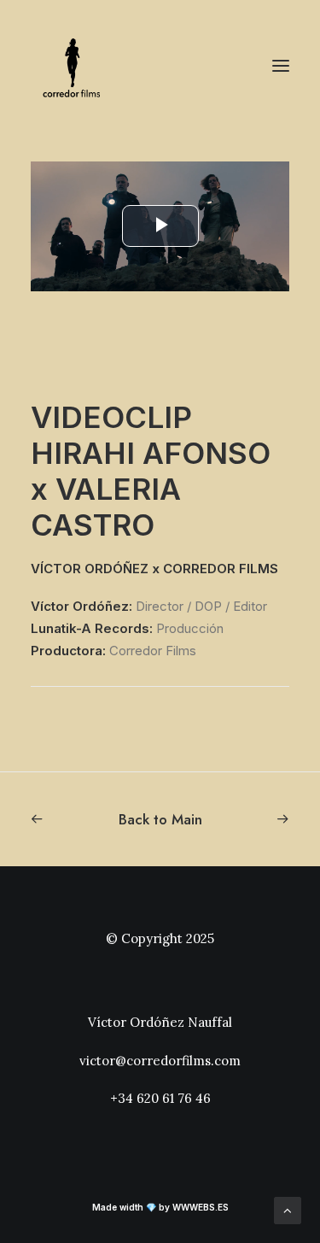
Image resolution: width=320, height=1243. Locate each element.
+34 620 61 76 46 (160, 1098)
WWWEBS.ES (200, 1207)
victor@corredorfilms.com (160, 1060)
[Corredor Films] (73, 65)
